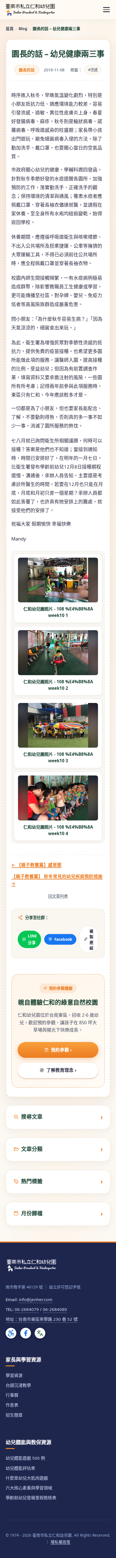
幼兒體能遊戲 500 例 (25, 1458)
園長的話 (27, 70)
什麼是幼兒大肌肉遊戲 (27, 1478)
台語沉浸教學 (18, 1385)
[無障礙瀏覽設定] (11, 1333)
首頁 (10, 28)
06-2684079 (27, 1309)
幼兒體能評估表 (20, 1468)
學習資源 (14, 1375)
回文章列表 (58, 896)
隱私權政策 (60, 1542)
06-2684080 (55, 1309)
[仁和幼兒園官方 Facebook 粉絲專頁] (25, 1333)
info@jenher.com (35, 1299)
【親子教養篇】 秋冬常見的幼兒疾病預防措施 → (56, 880)
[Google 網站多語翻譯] (40, 1333)
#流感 (93, 69)
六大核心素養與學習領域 (29, 1488)
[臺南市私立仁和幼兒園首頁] (30, 9)
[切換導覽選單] (106, 10)
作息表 (12, 1405)
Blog (23, 28)
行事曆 (12, 1395)
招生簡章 (14, 1415)
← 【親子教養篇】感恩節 (36, 865)
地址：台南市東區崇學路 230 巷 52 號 (42, 1319)
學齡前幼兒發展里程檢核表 (31, 1497)
